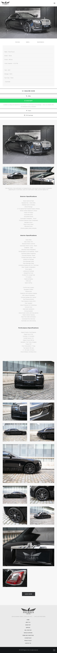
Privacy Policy (28, 640)
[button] (54, 3)
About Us (28, 622)
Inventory (28, 625)
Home (28, 619)
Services (28, 627)
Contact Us (28, 643)
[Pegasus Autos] (5, 3)
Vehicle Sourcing (28, 632)
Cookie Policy (28, 638)
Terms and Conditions (28, 635)
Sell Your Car (28, 630)
